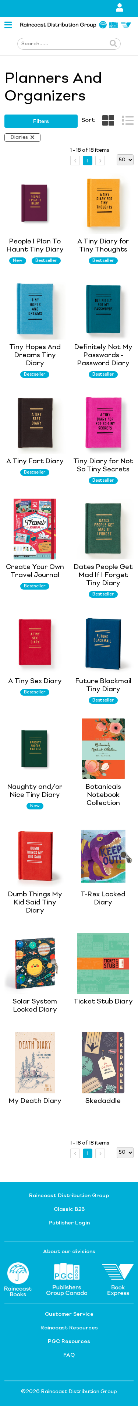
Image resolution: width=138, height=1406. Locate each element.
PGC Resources (69, 1341)
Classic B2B (69, 1209)
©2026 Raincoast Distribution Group (69, 1391)
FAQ (69, 1355)
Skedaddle (103, 1101)
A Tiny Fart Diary (35, 461)
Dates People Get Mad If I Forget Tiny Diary (103, 575)
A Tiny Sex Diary (35, 681)
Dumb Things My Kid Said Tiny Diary (35, 902)
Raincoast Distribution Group (69, 1195)
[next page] (100, 160)
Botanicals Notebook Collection (103, 795)
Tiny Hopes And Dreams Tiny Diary (35, 355)
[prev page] (75, 160)
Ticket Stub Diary (103, 1001)
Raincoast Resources (69, 1328)
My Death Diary (34, 1101)
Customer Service (69, 1314)
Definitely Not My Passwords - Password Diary (103, 355)
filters (41, 121)
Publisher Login (69, 1223)
